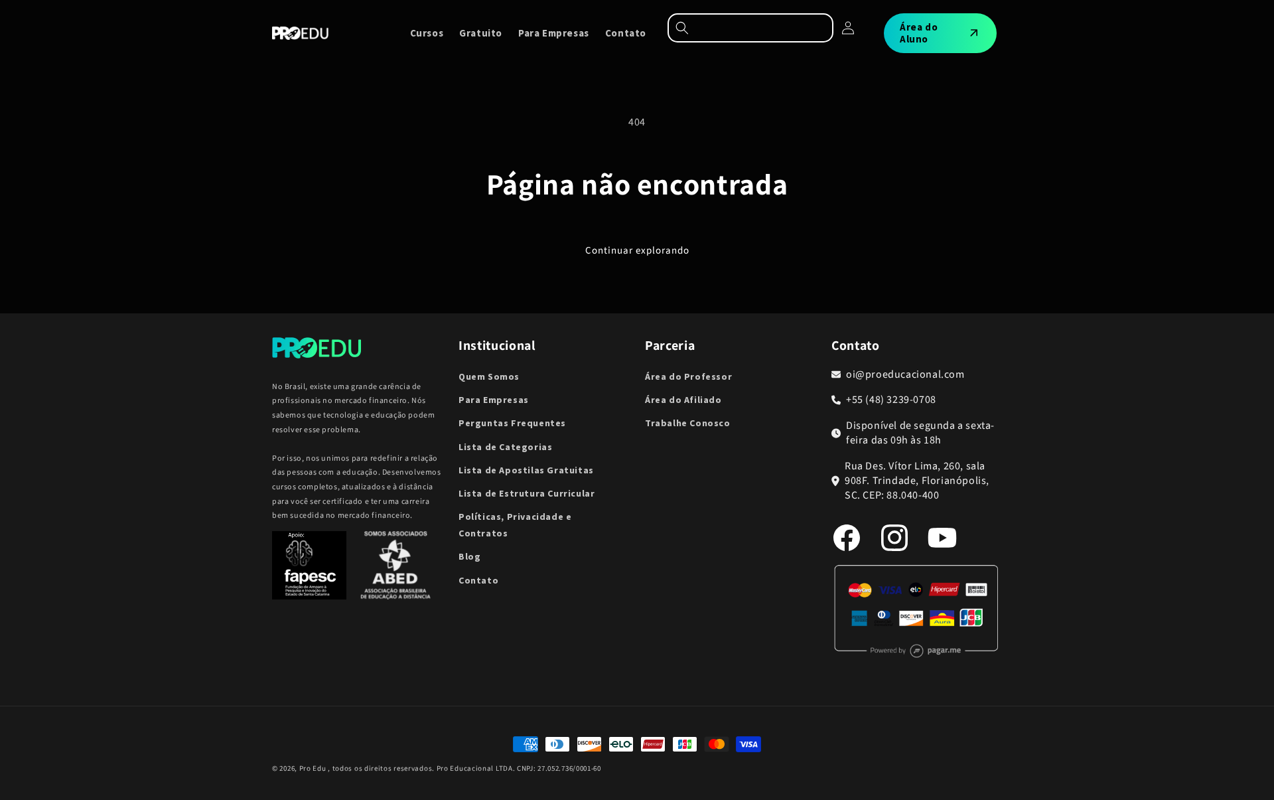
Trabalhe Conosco (688, 423)
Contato (478, 580)
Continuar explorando (637, 251)
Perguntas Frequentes (512, 423)
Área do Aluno (919, 33)
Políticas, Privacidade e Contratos (515, 525)
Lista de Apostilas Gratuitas (526, 470)
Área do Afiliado (683, 400)
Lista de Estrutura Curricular (527, 493)
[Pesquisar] (750, 27)
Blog (469, 556)
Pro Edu (312, 768)
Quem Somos (489, 376)
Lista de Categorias (505, 447)
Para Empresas (494, 400)
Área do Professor (688, 376)
